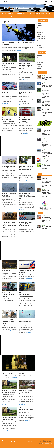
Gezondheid (19, 13)
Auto (5, 13)
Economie (14, 13)
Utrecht (39, 43)
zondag (39, 68)
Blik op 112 (7, 16)
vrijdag (39, 64)
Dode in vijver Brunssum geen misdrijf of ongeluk (8, 119)
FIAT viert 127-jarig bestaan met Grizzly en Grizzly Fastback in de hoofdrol (47, 193)
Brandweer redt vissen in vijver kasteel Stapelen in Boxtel (26, 167)
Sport (28, 13)
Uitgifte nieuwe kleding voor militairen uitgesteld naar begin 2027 (46, 133)
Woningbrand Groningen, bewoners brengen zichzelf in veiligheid (47, 112)
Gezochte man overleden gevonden (46, 167)
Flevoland (39, 25)
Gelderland (40, 30)
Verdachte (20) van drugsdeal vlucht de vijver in (8, 294)
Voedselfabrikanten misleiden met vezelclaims (47, 79)
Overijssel (39, 40)
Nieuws (42, 13)
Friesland (39, 27)
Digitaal (9, 13)
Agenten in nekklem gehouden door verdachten (47, 85)
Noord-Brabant (41, 36)
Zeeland (39, 45)
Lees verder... (18, 50)
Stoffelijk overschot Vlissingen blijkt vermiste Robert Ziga (26, 294)
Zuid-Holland (40, 47)
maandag (39, 55)
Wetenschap (32, 13)
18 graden (8, 1)
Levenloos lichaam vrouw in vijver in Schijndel (25, 392)
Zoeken (11, 16)
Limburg (39, 34)
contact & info (32, 2)
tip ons (40, 2)
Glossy (24, 13)
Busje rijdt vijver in (8, 270)
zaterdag (39, 66)
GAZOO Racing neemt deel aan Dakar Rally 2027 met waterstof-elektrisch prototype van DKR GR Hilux (47, 182)
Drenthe (39, 23)
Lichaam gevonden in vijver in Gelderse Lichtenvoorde (26, 223)
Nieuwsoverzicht (3, 13)
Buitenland (38, 13)
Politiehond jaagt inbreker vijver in (15, 373)
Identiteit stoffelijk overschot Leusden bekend (8, 321)
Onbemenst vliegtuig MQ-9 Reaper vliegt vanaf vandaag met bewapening (47, 153)
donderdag (40, 62)
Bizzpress (48, 13)
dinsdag (39, 57)
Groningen (40, 32)
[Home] (13, 8)
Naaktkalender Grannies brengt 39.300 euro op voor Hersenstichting (46, 220)
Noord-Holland (41, 38)
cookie (37, 2)
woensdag (40, 60)
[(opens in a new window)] (44, 2)
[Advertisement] (18, 146)
